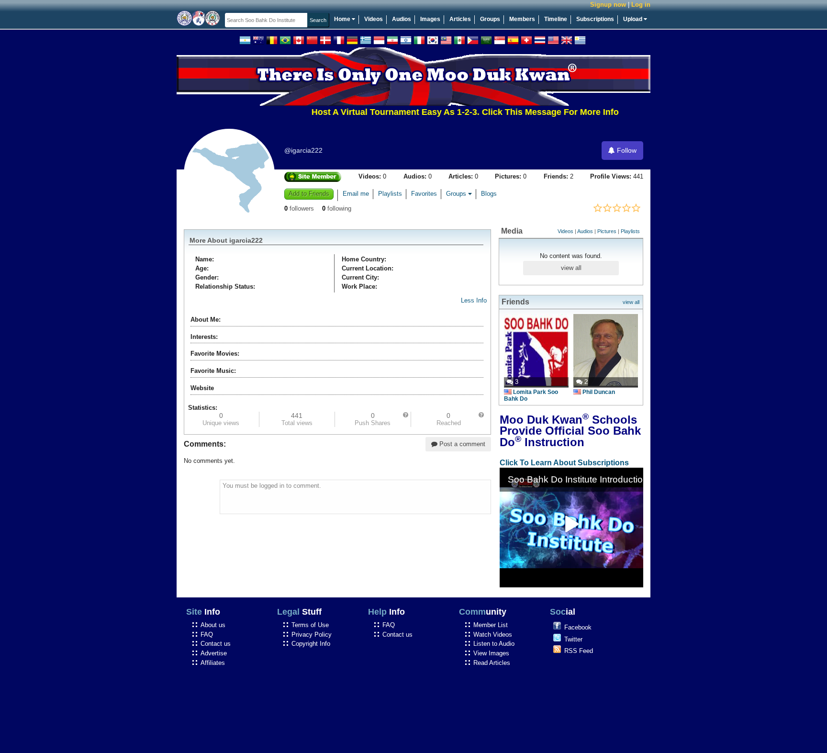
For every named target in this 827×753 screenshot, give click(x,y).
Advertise (214, 653)
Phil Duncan (598, 392)
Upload (633, 19)
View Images (491, 653)
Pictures (606, 231)
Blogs (489, 194)
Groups (490, 19)
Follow (626, 150)
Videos (373, 19)
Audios (401, 19)
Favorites (424, 194)
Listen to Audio (493, 643)
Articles (460, 19)
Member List (490, 625)
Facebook (578, 627)
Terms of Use (310, 625)
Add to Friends (309, 193)
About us (213, 625)
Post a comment (461, 444)
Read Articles (491, 662)
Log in (640, 4)
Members (522, 19)
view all (571, 267)
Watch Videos (492, 634)
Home (343, 19)
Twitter (573, 639)
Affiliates (213, 662)
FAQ (207, 634)
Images (430, 19)
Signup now (608, 4)
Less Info (474, 300)
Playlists (390, 194)
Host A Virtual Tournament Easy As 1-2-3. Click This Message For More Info (449, 112)
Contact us (216, 643)
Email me (356, 194)
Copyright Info (310, 643)
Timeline (555, 19)
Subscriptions (595, 19)
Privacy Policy (311, 634)
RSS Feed (578, 650)
